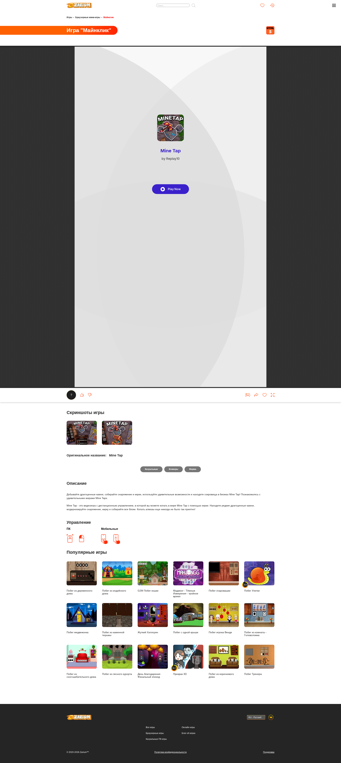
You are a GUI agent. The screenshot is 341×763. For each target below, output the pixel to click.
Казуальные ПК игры (156, 739)
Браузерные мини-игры (87, 17)
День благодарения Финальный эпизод (149, 675)
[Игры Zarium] (79, 4)
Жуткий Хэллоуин (148, 632)
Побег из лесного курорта (117, 674)
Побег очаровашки (219, 590)
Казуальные (151, 469)
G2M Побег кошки (148, 590)
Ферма (192, 469)
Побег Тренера (253, 674)
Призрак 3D (180, 671)
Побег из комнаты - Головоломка (255, 634)
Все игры (150, 727)
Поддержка (268, 752)
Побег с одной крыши (185, 632)
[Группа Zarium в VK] (271, 717)
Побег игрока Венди (220, 632)
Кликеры (173, 469)
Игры (69, 17)
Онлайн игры (188, 727)
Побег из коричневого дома (221, 675)
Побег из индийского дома (114, 592)
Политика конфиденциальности (170, 752)
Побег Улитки (252, 587)
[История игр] (272, 5)
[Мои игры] (262, 5)
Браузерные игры (155, 733)
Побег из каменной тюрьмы (113, 634)
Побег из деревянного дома (79, 592)
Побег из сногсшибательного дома (81, 675)
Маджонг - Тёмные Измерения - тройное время (185, 593)
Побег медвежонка (77, 632)
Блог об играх (188, 733)
